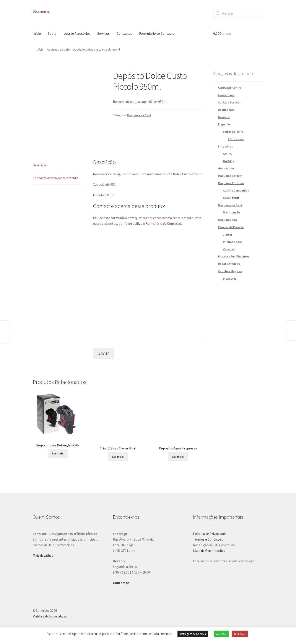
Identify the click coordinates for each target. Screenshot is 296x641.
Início (37, 33)
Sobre (52, 33)
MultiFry (228, 161)
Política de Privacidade (209, 533)
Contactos (124, 33)
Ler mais (57, 453)
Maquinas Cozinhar (231, 183)
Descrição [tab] (40, 165)
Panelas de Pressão (231, 227)
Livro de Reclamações (209, 550)
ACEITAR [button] (221, 634)
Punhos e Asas (232, 242)
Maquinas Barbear (230, 176)
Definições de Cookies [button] (193, 634)
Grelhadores (226, 168)
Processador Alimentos (233, 256)
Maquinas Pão (227, 220)
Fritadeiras (225, 146)
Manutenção (231, 212)
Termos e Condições (208, 539)
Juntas (228, 234)
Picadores (229, 278)
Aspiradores (226, 95)
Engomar (224, 124)
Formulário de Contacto (157, 33)
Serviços (103, 33)
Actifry (227, 154)
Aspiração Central (230, 88)
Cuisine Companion (236, 190)
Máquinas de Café (58, 49)
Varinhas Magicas (230, 271)
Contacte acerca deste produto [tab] (55, 178)
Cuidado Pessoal (229, 102)
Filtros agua (236, 139)
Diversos (224, 117)
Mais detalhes (43, 555)
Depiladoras (226, 110)
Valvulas (229, 249)
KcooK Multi (231, 198)
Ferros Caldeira (233, 132)
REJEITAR (240, 634)
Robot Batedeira (229, 264)
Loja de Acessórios (76, 33)
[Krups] (148, 131)
